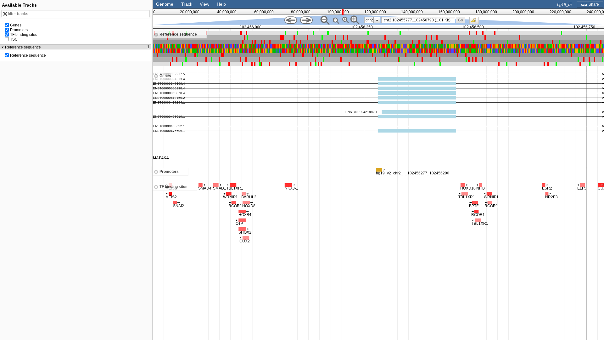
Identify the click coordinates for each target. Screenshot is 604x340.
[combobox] (418, 20)
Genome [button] (164, 4)
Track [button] (186, 4)
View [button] (204, 4)
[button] (460, 20)
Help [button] (221, 4)
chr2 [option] (369, 20)
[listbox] (372, 20)
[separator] (152, 170)
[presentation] (377, 20)
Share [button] (593, 4)
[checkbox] (475, 22)
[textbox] (419, 20)
